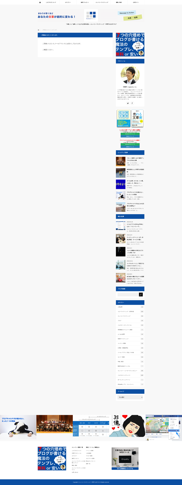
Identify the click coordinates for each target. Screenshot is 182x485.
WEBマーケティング (130, 338)
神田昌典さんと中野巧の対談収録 (135, 170)
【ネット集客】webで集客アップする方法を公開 (135, 159)
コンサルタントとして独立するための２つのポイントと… (135, 264)
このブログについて (51, 2)
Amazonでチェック (130, 134)
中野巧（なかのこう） (130, 87)
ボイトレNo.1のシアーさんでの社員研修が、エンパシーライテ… (135, 243)
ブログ (130, 320)
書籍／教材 (119, 2)
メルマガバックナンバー (130, 375)
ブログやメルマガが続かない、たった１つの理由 (135, 193)
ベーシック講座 (89, 450)
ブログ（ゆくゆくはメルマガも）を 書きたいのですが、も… (135, 209)
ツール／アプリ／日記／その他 (130, 352)
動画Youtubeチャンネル (130, 366)
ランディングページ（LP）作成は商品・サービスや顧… (135, 238)
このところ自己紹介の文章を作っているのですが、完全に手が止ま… (135, 282)
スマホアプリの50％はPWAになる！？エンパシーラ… (135, 225)
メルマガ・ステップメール (130, 325)
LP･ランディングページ (130, 379)
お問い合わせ (75, 472)
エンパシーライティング (102, 2)
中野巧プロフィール (76, 453)
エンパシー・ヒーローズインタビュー (130, 370)
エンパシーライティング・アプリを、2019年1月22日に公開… (134, 230)
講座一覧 (88, 463)
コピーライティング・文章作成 (130, 311)
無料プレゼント (85, 2)
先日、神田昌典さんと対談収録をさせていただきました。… (135, 175)
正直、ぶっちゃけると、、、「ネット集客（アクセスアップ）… (135, 163)
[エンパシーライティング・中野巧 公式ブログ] (91, 21)
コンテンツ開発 (130, 343)
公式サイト (136, 2)
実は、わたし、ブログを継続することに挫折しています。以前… (135, 198)
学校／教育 (130, 361)
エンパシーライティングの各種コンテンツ (78, 462)
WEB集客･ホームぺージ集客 (130, 329)
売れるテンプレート (90, 461)
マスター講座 (89, 455)
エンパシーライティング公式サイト (78, 468)
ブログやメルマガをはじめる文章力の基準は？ (135, 205)
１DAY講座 (88, 453)
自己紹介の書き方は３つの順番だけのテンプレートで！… (135, 277)
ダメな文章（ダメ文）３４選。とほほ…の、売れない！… (135, 182)
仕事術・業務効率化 (130, 348)
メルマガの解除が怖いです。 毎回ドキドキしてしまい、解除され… (135, 256)
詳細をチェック (130, 136)
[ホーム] (40, 2)
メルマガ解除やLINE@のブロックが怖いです (135, 251)
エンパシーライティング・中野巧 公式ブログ (89, 482)
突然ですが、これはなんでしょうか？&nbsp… (134, 186)
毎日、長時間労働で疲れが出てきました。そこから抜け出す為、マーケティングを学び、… (135, 270)
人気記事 (130, 307)
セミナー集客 (130, 357)
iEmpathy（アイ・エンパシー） (130, 384)
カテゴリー (68, 2)
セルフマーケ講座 (90, 458)
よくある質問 (130, 334)
